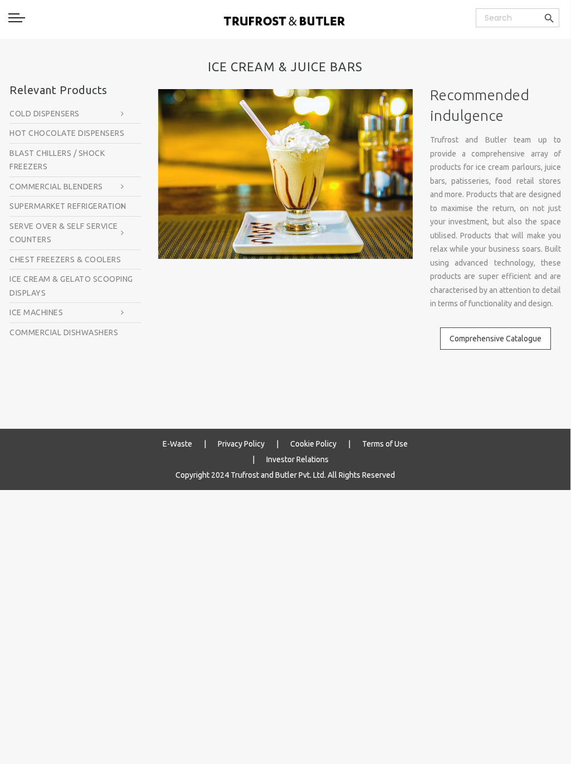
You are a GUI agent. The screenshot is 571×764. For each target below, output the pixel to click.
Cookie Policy (313, 443)
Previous (141, 174)
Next (429, 174)
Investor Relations (297, 459)
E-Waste (177, 443)
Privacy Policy (241, 443)
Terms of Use (385, 443)
